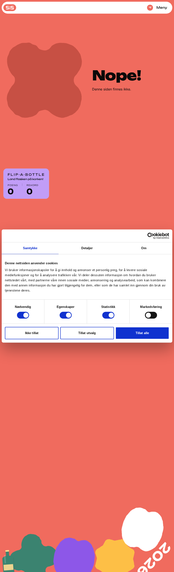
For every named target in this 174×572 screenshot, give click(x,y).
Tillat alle (142, 333)
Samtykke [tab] (30, 248)
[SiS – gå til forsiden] (9, 7)
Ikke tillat (31, 333)
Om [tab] (143, 248)
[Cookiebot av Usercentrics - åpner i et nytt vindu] (150, 236)
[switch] (66, 315)
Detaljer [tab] (87, 248)
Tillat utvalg (87, 333)
